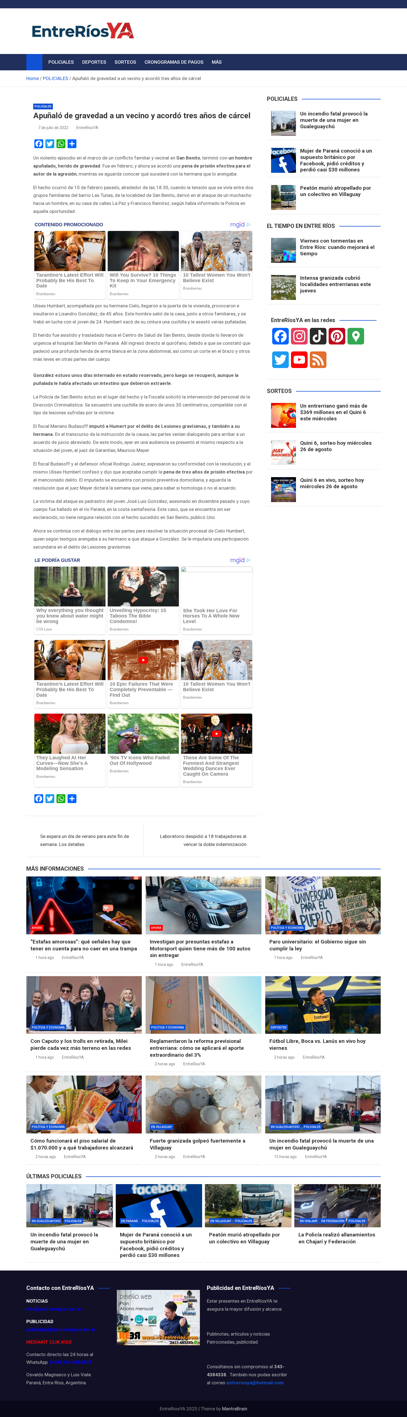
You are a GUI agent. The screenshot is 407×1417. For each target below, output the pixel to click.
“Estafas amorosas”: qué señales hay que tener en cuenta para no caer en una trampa (83, 945)
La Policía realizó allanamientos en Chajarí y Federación (336, 1238)
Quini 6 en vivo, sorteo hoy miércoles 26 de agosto (332, 483)
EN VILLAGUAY (161, 1127)
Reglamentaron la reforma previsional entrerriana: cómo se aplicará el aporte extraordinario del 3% (197, 1048)
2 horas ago (165, 1064)
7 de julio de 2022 (53, 127)
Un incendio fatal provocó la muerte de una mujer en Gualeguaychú (334, 120)
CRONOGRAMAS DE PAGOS (174, 62)
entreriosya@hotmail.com (255, 1382)
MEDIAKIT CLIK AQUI (49, 1342)
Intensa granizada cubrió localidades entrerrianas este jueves (335, 284)
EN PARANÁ (129, 1221)
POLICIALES (61, 62)
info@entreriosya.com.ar (54, 1309)
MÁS (217, 62)
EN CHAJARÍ (308, 1221)
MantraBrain (234, 1408)
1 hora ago (44, 957)
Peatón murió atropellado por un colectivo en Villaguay (335, 191)
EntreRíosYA (87, 127)
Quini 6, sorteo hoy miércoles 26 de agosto (336, 446)
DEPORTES (94, 62)
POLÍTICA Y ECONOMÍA (287, 928)
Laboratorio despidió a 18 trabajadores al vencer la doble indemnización (203, 840)
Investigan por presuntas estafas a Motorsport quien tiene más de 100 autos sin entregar (200, 948)
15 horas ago (285, 1156)
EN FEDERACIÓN (332, 1221)
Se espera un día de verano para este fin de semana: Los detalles (84, 840)
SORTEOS (125, 62)
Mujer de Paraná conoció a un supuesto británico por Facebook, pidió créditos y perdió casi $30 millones (336, 160)
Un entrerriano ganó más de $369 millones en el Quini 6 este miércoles (333, 412)
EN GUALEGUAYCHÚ (285, 1127)
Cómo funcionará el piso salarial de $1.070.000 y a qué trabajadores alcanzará (81, 1144)
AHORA (37, 928)
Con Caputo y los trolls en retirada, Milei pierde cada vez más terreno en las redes (80, 1044)
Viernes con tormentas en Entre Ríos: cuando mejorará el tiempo (337, 247)
